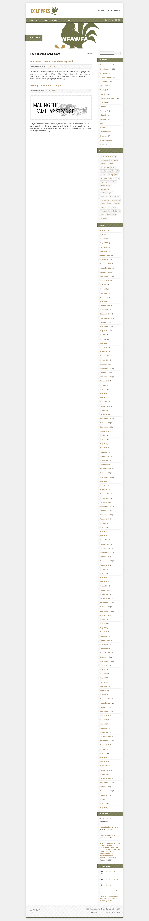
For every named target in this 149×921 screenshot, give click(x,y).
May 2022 (103, 444)
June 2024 (103, 339)
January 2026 (104, 260)
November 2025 (105, 268)
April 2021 (103, 485)
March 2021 (104, 490)
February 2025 (105, 306)
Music (102, 123)
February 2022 (105, 456)
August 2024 (104, 331)
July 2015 (103, 749)
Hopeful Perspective (107, 835)
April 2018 (103, 632)
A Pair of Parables (106, 819)
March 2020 (104, 540)
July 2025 (103, 285)
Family (102, 90)
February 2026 (105, 255)
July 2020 (103, 523)
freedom (104, 178)
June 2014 (103, 803)
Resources (55, 20)
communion (105, 160)
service (103, 207)
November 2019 (105, 552)
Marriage (103, 111)
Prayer (102, 127)
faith (117, 171)
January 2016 (104, 732)
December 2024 (105, 314)
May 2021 (103, 481)
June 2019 (103, 573)
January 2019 (104, 594)
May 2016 (103, 724)
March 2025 (104, 301)
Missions (103, 119)
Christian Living (105, 69)
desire (113, 167)
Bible (102, 156)
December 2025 (105, 264)
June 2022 (103, 439)
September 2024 (106, 326)
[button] (74, 35)
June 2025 (103, 289)
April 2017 (103, 682)
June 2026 (103, 239)
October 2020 (105, 511)
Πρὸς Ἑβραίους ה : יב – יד (109, 827)
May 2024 (103, 343)
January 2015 (104, 774)
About (38, 20)
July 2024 (103, 335)
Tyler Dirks (52, 66)
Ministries (103, 115)
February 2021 (105, 494)
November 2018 (105, 603)
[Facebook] (116, 20)
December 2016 (105, 699)
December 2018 (105, 598)
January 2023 (104, 410)
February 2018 (105, 640)
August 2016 (104, 715)
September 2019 (106, 561)
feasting (110, 175)
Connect (46, 20)
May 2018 (103, 628)
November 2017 (105, 653)
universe (108, 215)
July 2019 (103, 569)
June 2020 (103, 527)
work (115, 215)
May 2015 (103, 757)
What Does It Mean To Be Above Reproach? (52, 61)
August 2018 (104, 615)
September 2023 (106, 377)
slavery (113, 207)
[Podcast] (109, 20)
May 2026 (103, 243)
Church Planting (106, 77)
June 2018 (103, 624)
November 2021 (105, 469)
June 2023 (103, 389)
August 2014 (104, 795)
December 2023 (105, 364)
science (109, 204)
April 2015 (103, 762)
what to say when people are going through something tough (109, 899)
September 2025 (106, 276)
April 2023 (103, 398)
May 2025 (103, 293)
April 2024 (103, 347)
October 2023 (105, 373)
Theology (103, 136)
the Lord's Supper (114, 211)
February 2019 (105, 590)
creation (103, 164)
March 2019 (104, 586)
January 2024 (104, 360)
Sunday (103, 211)
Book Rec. (109, 885)
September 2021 (106, 477)
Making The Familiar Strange (45, 85)
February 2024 (105, 356)
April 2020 (103, 536)
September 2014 (106, 791)
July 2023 (103, 385)
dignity (111, 171)
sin (108, 207)
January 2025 (104, 310)
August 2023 (104, 381)
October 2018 (105, 607)
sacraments (105, 200)
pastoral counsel (106, 193)
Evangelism (104, 86)
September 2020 (106, 515)
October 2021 (105, 473)
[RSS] (106, 20)
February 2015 (105, 770)
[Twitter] (112, 20)
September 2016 (106, 711)
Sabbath (117, 196)
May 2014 (103, 808)
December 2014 (105, 778)
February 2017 (105, 690)
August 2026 (104, 230)
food (116, 175)
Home (31, 20)
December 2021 (105, 465)
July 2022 (103, 435)
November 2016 (105, 703)
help (110, 178)
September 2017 (106, 661)
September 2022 (106, 427)
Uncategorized (105, 140)
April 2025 (103, 297)
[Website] (119, 20)
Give (69, 20)
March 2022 (104, 452)
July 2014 (103, 799)
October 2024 (105, 322)
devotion (104, 171)
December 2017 (105, 649)
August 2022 (104, 431)
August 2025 (104, 280)
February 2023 (105, 406)
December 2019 (105, 548)
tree (102, 215)
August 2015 (104, 745)
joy (102, 182)
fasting (103, 175)
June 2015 (103, 753)
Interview (103, 102)
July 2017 (103, 670)
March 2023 (104, 402)
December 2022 (105, 414)
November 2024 (105, 318)
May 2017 (103, 678)
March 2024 (104, 352)
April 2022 (103, 448)
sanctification (115, 200)
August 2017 (104, 665)
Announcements (106, 65)
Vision (102, 144)
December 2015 (105, 736)
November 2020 (105, 506)
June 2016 (103, 720)
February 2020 (105, 544)
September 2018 (106, 611)
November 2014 (105, 782)
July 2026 (103, 235)
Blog (63, 20)
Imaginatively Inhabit (108, 98)
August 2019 (104, 565)
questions (104, 196)
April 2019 (103, 582)
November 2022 (105, 418)
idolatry (116, 178)
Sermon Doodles (106, 132)
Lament (103, 107)
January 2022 (104, 460)
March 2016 (104, 728)
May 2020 (103, 532)
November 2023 (105, 368)
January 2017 (104, 695)
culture (110, 164)
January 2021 (104, 498)
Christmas (104, 73)
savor (103, 204)
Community (104, 81)
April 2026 (103, 247)
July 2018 (103, 619)
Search (117, 53)
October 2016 (105, 707)
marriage (113, 182)
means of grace (106, 185)
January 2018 (104, 644)
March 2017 (104, 686)
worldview (104, 218)
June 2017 (103, 674)
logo (106, 182)
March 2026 (104, 251)
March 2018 (104, 636)
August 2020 (104, 519)
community (114, 160)
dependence (105, 167)
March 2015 (104, 766)
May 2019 (103, 577)
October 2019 (105, 557)
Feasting (103, 94)
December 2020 (105, 502)
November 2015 (105, 741)
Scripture (117, 204)
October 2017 (105, 657)
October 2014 (105, 787)
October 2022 (105, 423)
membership (105, 189)
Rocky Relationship (112, 879)
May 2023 (103, 393)
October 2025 (105, 272)
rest (111, 196)
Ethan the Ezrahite (113, 891)
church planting (111, 156)
